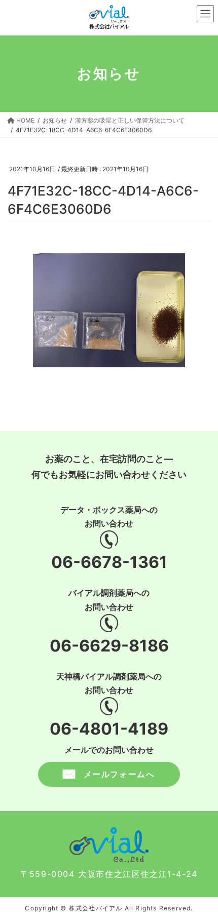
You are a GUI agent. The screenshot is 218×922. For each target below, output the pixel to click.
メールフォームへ (119, 774)
